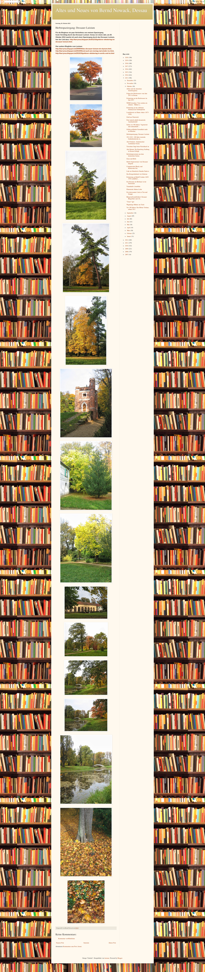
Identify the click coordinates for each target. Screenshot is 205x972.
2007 (127, 254)
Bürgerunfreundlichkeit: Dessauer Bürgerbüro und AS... (137, 198)
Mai (128, 225)
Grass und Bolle (131, 159)
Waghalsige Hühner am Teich (135, 205)
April (129, 228)
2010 (127, 246)
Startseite (86, 943)
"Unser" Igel (130, 202)
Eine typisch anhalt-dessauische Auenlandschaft (136, 121)
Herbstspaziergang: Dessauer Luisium (138, 134)
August (129, 216)
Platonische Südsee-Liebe (134, 189)
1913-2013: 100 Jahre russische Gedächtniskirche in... (136, 138)
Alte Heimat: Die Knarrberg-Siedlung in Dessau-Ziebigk (138, 150)
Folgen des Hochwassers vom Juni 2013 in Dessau (137, 94)
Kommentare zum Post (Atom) (72, 946)
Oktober (129, 86)
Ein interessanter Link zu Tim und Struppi (137, 193)
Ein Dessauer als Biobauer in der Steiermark (136, 183)
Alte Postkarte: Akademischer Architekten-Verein (135, 143)
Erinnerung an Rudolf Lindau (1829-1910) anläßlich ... (138, 178)
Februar (129, 233)
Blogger (120, 958)
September (130, 213)
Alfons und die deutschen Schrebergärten (134, 90)
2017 (127, 66)
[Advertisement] (136, 36)
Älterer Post (112, 943)
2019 (127, 60)
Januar (129, 236)
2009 (127, 249)
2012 (127, 240)
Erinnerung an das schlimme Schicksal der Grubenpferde (136, 108)
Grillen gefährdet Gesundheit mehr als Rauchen (137, 130)
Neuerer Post (60, 943)
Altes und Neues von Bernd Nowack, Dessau (101, 10)
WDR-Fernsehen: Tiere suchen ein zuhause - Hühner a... (137, 104)
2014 (127, 75)
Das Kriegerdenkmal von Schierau (137, 174)
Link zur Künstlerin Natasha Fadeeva (138, 171)
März (128, 230)
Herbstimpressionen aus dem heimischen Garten (135, 155)
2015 (127, 72)
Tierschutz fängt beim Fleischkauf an (138, 146)
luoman (107, 958)
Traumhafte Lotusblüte (133, 186)
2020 (127, 57)
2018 (127, 63)
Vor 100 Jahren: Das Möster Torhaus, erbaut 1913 (138, 208)
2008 (127, 252)
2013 (127, 78)
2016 (127, 69)
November (130, 83)
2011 (127, 243)
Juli (128, 219)
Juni (128, 222)
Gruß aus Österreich (133, 117)
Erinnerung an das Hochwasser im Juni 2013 (137, 99)
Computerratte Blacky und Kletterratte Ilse (134, 167)
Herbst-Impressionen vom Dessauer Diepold (137, 163)
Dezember (130, 80)
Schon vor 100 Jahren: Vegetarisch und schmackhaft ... (137, 125)
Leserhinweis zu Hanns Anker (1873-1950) (138, 113)
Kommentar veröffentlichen (66, 938)
